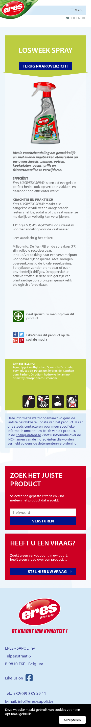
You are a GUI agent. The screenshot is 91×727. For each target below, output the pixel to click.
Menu (79, 10)
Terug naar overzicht (45, 66)
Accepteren (72, 720)
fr (73, 18)
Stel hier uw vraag (47, 571)
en (78, 18)
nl (68, 18)
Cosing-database (28, 435)
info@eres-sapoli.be (36, 701)
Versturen (43, 520)
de (84, 18)
